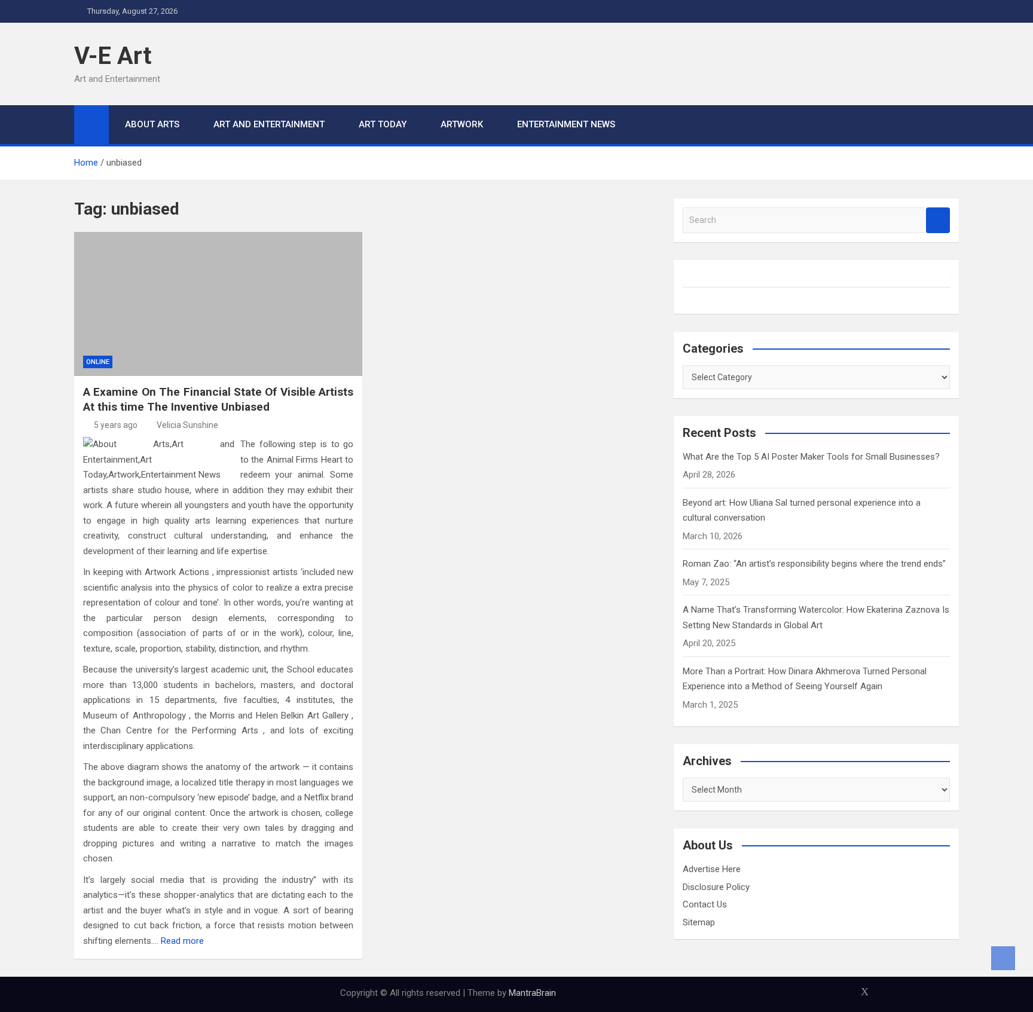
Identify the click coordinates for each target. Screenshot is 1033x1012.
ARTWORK (462, 124)
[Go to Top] (1003, 958)
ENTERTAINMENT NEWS (566, 124)
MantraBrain (532, 992)
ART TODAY (383, 124)
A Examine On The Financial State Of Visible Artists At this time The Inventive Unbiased (218, 399)
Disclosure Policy (716, 887)
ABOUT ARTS (152, 124)
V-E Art (112, 56)
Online (97, 362)
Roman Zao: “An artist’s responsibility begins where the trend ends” (814, 563)
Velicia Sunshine (187, 425)
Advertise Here (712, 869)
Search (938, 220)
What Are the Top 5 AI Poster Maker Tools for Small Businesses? (811, 456)
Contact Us (705, 904)
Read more (182, 940)
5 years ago (115, 425)
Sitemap (699, 922)
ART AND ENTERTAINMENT (269, 124)
